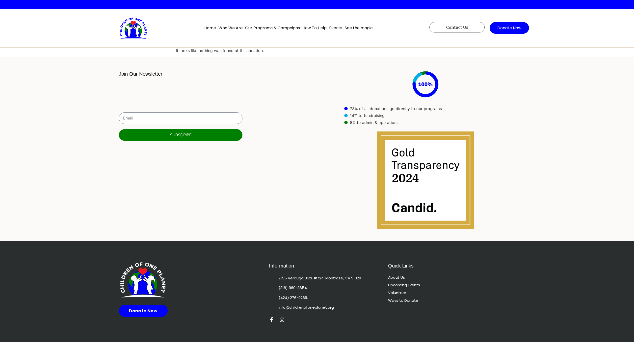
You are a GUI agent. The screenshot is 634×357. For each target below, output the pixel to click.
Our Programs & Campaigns (272, 28)
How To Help (314, 28)
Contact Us (457, 27)
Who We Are (230, 28)
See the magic (359, 28)
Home (210, 28)
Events (335, 28)
